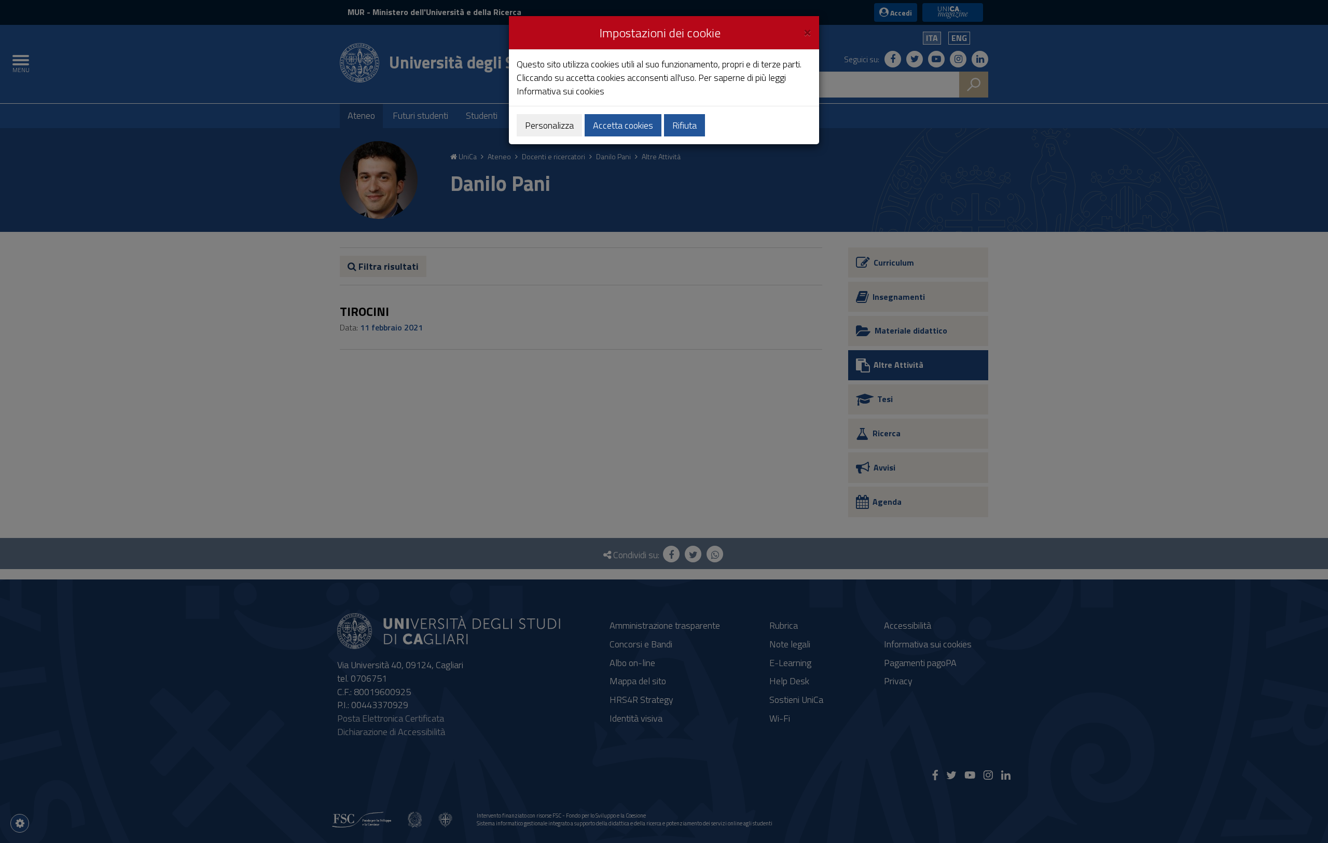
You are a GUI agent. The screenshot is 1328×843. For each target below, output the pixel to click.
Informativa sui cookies (560, 91)
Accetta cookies (623, 125)
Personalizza (549, 125)
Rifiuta (684, 125)
